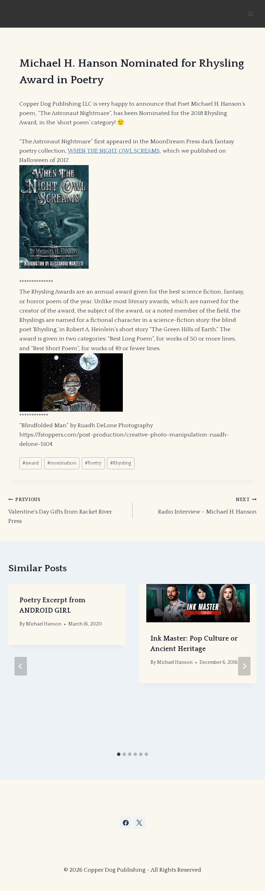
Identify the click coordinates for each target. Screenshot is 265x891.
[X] (139, 822)
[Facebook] (125, 822)
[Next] (244, 666)
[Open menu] (250, 13)
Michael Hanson (43, 624)
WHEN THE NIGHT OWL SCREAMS (114, 151)
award (30, 463)
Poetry (93, 463)
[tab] (118, 754)
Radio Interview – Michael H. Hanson (207, 506)
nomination (61, 463)
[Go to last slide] (20, 666)
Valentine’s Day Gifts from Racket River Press (60, 510)
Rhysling (120, 463)
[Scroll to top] (208, 849)
